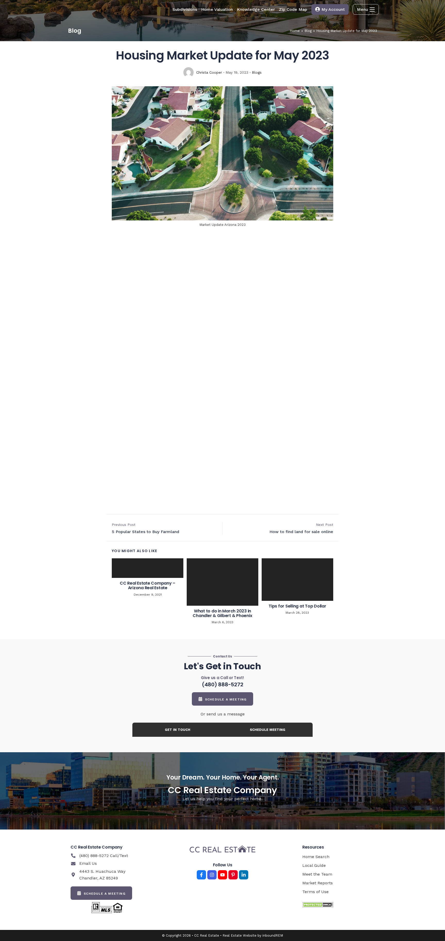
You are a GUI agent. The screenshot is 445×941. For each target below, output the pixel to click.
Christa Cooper (209, 72)
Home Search (315, 856)
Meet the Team (317, 874)
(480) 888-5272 (222, 684)
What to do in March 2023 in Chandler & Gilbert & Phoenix (222, 613)
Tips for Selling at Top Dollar (297, 606)
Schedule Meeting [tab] (267, 730)
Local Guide (314, 865)
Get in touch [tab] (177, 730)
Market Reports (317, 882)
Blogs (257, 72)
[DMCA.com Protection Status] (317, 904)
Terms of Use (315, 891)
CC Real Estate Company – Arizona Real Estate (147, 585)
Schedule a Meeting (226, 699)
